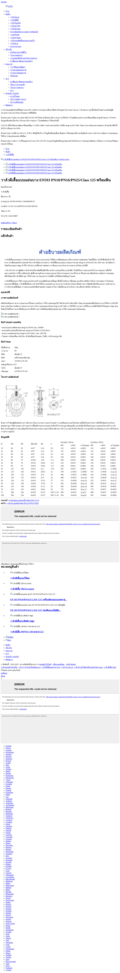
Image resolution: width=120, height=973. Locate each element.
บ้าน (7, 11)
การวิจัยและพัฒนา (17, 67)
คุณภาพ (9, 64)
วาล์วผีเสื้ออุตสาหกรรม (50, 667)
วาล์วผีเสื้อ (14, 20)
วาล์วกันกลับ (15, 23)
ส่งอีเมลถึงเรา (6, 223)
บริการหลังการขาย (18, 99)
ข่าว (7, 79)
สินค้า (8, 14)
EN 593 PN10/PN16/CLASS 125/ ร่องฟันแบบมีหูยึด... (35, 610)
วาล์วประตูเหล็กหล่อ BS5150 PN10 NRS (22, 503)
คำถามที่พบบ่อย (16, 102)
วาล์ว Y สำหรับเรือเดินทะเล (29, 667)
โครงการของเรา (17, 88)
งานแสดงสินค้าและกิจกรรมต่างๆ (23, 58)
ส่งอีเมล (4, 673)
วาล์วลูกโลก (15, 26)
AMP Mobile (71, 664)
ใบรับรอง (14, 76)
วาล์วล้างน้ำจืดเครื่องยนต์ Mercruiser (88, 667)
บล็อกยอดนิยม (58, 664)
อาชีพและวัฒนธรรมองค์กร (21, 61)
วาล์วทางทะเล (67, 667)
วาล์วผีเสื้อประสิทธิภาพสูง (22, 621)
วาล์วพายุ (14, 43)
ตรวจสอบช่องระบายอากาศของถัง (24, 32)
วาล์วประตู (14, 17)
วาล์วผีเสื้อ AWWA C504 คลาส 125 (27, 632)
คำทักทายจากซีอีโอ (18, 52)
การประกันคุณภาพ (18, 73)
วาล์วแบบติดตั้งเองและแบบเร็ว (22, 41)
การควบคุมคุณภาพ (18, 70)
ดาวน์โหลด (15, 96)
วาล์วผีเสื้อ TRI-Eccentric (22, 589)
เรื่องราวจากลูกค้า (17, 85)
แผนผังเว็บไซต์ (45, 664)
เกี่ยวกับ (9, 49)
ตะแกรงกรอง (15, 46)
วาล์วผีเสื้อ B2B (110, 667)
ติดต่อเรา (9, 105)
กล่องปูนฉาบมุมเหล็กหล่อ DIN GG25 (24, 500)
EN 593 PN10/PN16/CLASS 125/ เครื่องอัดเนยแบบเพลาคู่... (38, 599)
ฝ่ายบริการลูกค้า (12, 93)
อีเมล (15, 223)
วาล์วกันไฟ (14, 35)
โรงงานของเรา (16, 55)
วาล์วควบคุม (15, 38)
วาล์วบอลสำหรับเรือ (9, 667)
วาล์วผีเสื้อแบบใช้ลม (20, 578)
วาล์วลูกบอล (15, 29)
